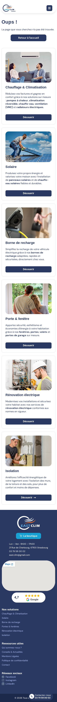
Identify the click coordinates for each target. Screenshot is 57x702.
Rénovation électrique (12, 630)
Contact (6, 664)
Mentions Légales (10, 656)
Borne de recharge (11, 622)
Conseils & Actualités (12, 652)
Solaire (11, 167)
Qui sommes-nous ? (12, 647)
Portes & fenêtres (10, 626)
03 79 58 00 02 (42, 697)
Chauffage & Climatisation (15, 613)
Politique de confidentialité (15, 660)
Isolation (6, 635)
